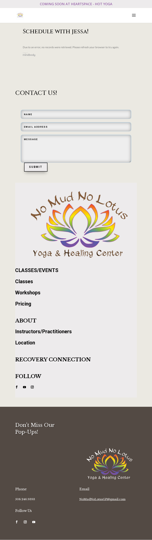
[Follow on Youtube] (24, 387)
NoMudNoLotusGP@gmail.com (102, 499)
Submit (35, 166)
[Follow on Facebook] (17, 387)
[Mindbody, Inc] (29, 55)
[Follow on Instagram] (32, 387)
